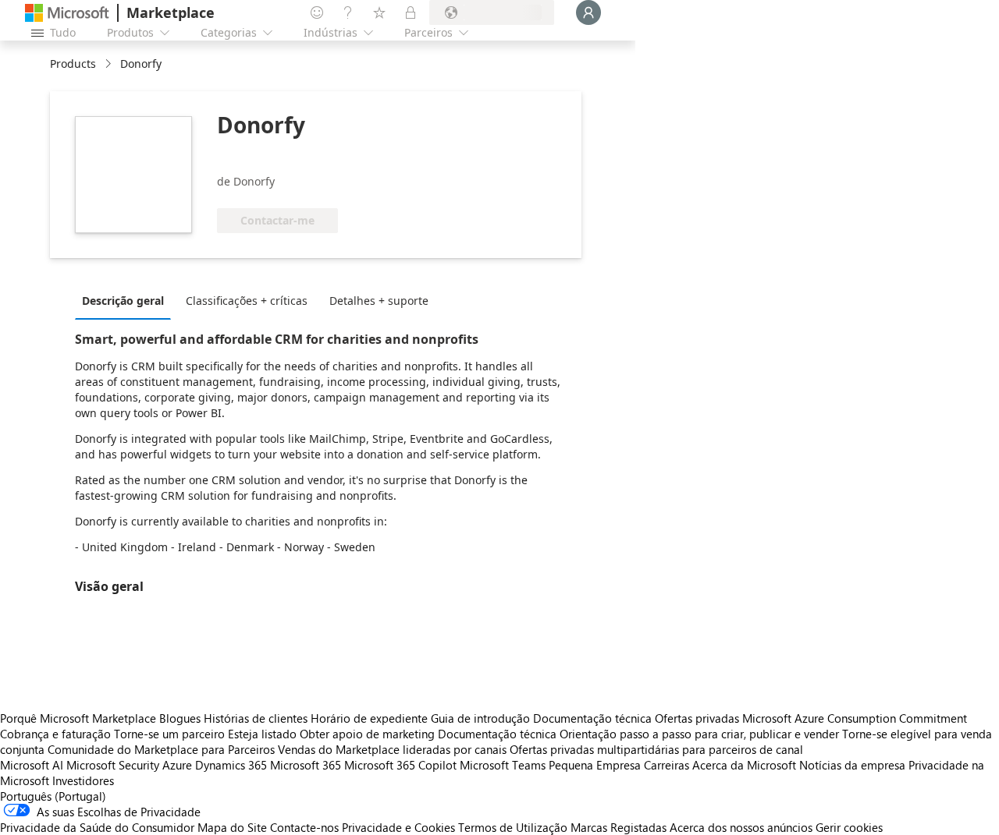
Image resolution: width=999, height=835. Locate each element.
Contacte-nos (304, 827)
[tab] (127, 300)
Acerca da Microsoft (744, 765)
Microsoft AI (31, 765)
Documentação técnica (592, 718)
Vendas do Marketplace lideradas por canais (392, 749)
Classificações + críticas (247, 300)
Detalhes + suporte (378, 300)
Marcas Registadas (619, 827)
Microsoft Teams (503, 765)
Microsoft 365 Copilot (400, 765)
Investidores (83, 780)
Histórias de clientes (256, 718)
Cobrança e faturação (55, 733)
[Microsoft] (67, 13)
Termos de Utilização (512, 827)
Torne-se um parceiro (169, 733)
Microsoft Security (112, 765)
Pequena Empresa (595, 765)
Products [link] (73, 63)
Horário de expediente (369, 718)
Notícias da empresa (852, 765)
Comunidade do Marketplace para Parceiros (161, 749)
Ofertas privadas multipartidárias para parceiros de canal (656, 749)
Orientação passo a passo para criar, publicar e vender (699, 733)
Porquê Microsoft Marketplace (78, 718)
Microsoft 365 (305, 765)
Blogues (180, 718)
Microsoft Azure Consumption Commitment (854, 718)
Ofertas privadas (697, 718)
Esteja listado (262, 733)
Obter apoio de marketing (367, 733)
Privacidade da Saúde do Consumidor (97, 827)
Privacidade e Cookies (398, 827)
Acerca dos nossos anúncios (741, 827)
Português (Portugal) (53, 796)
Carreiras (666, 765)
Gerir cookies (849, 827)
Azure (177, 765)
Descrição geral (123, 300)
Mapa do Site (232, 827)
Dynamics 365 (231, 765)
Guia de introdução (480, 718)
